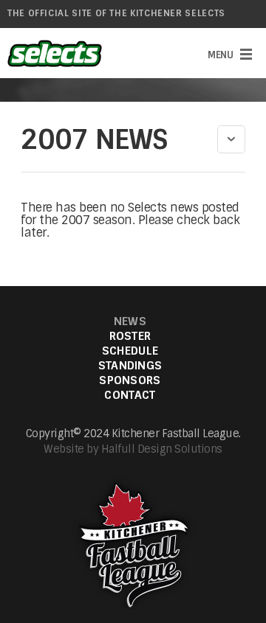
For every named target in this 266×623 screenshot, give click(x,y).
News (130, 322)
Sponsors (129, 381)
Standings (130, 366)
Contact (129, 395)
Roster (130, 336)
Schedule (130, 351)
